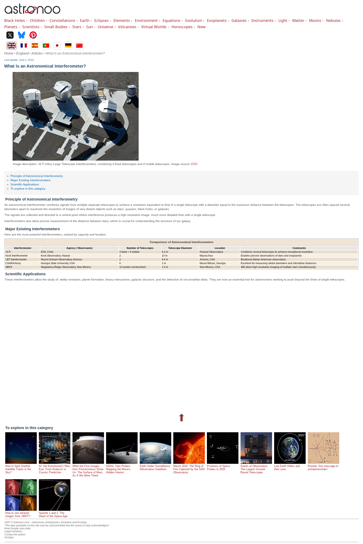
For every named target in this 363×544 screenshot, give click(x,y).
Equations (171, 20)
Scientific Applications (25, 184)
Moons (315, 20)
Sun (89, 26)
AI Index (9, 537)
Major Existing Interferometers (31, 180)
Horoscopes (182, 26)
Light (282, 20)
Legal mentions (13, 531)
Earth (84, 20)
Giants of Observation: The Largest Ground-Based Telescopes (254, 469)
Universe (105, 26)
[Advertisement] (130, 346)
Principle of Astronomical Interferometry (37, 176)
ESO (194, 164)
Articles (37, 53)
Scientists (30, 26)
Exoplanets (217, 20)
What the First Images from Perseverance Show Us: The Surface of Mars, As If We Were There (87, 470)
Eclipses (101, 20)
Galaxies (239, 20)
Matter (298, 20)
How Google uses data (17, 528)
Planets (10, 26)
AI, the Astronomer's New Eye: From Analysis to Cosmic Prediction (54, 469)
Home (8, 53)
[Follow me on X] (10, 35)
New (201, 26)
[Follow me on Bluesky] (21, 35)
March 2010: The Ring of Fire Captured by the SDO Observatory (189, 469)
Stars (76, 26)
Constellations (62, 20)
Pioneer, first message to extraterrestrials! (323, 467)
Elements (121, 20)
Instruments (262, 20)
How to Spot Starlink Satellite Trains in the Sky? (18, 469)
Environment (146, 20)
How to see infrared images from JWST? (17, 514)
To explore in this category (28, 188)
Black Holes (14, 20)
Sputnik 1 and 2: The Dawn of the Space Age (53, 514)
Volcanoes (127, 26)
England (22, 53)
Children (37, 20)
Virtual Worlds (154, 26)
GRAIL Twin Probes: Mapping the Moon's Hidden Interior (118, 469)
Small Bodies (55, 26)
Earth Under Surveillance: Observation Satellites (155, 467)
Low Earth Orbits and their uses (287, 467)
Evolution (193, 20)
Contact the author (14, 534)
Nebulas (333, 20)
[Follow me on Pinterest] (33, 35)
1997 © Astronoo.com (16, 522)
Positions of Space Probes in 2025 (218, 467)
